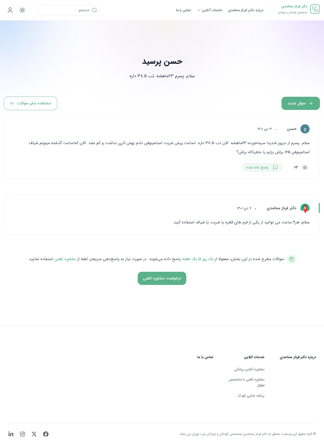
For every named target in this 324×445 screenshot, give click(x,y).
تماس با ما (205, 357)
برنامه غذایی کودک (251, 395)
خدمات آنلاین (254, 357)
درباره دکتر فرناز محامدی (298, 357)
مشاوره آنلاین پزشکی (249, 369)
